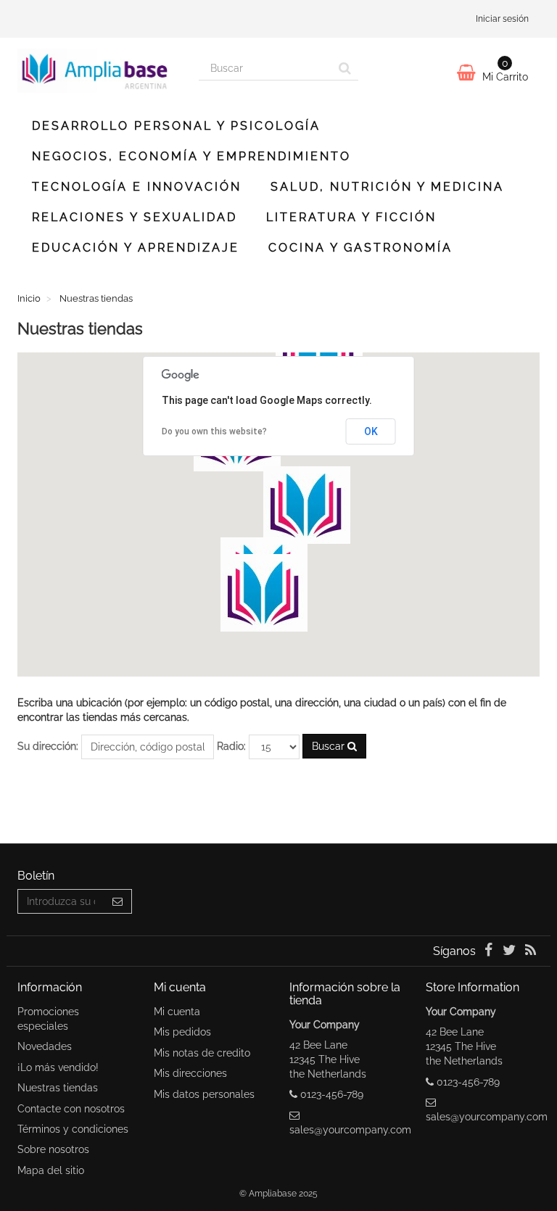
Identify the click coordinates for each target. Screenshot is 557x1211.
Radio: (231, 746)
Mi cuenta (177, 1011)
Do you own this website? (214, 431)
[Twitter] (510, 951)
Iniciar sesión (502, 19)
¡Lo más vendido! (58, 1067)
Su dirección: (47, 746)
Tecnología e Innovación (137, 187)
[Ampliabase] (97, 71)
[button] (264, 592)
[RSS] (530, 951)
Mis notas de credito (202, 1053)
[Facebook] (489, 951)
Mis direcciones (190, 1073)
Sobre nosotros (53, 1149)
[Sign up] (118, 901)
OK (371, 431)
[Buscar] (344, 68)
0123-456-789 (331, 1094)
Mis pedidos (182, 1032)
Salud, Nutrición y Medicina (387, 187)
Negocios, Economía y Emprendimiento (191, 156)
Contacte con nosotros (71, 1109)
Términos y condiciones (72, 1129)
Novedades (44, 1046)
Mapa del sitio (50, 1170)
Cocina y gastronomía (360, 248)
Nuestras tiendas (57, 1088)
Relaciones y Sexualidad (134, 217)
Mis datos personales (204, 1094)
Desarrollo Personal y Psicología (176, 126)
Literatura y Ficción (351, 217)
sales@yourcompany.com (350, 1130)
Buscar (329, 746)
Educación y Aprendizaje (135, 248)
